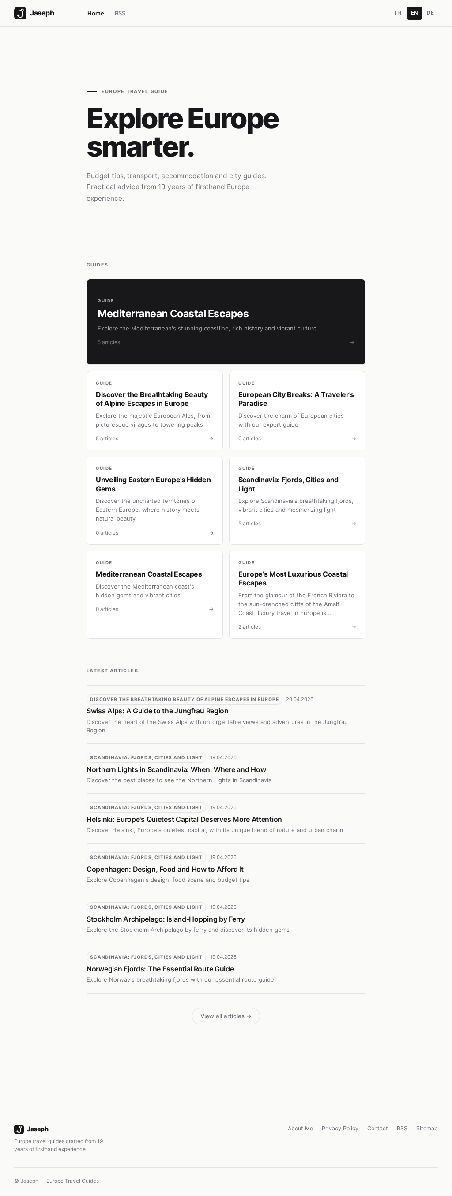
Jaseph (37, 1128)
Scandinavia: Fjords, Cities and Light (146, 758)
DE (430, 13)
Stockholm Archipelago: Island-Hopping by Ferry (166, 919)
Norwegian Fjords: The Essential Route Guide (160, 968)
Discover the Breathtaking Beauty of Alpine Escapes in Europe (184, 699)
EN (414, 13)
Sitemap (427, 1128)
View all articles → (226, 1016)
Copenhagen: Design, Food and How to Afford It (165, 869)
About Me (300, 1128)
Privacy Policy (340, 1128)
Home (95, 13)
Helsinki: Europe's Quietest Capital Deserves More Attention (184, 819)
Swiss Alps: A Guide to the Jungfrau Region (158, 710)
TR (398, 13)
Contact (377, 1128)
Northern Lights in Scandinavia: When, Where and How (176, 769)
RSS (120, 13)
